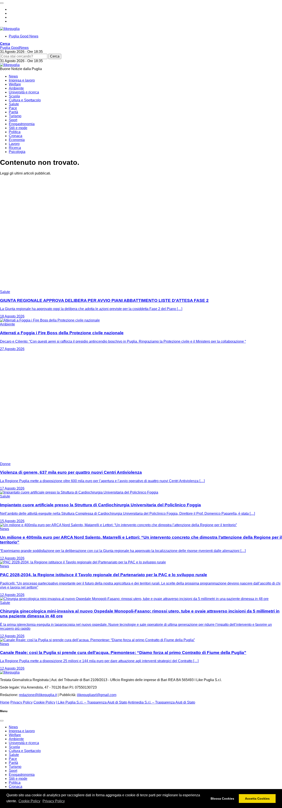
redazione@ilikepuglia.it (38, 695)
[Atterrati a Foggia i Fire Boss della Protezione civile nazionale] (50, 320)
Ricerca (15, 148)
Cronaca (15, 136)
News (13, 76)
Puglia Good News (23, 36)
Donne (5, 464)
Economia (17, 140)
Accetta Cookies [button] (257, 798)
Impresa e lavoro (22, 80)
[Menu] (2, 3)
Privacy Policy (54, 801)
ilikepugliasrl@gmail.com (96, 695)
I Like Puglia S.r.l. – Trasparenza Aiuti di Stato (91, 702)
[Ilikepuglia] (10, 29)
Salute (14, 104)
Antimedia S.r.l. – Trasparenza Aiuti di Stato (161, 702)
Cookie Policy (29, 801)
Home (4, 702)
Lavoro (14, 144)
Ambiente (16, 88)
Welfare (15, 84)
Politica (14, 132)
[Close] (2, 720)
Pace (13, 108)
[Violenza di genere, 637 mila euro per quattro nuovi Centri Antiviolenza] (55, 460)
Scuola (14, 96)
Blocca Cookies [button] (222, 798)
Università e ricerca (24, 92)
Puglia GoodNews (14, 48)
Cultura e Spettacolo (25, 100)
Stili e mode (18, 128)
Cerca (54, 56)
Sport (13, 120)
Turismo (15, 116)
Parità (13, 112)
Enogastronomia (22, 124)
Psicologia (17, 152)
